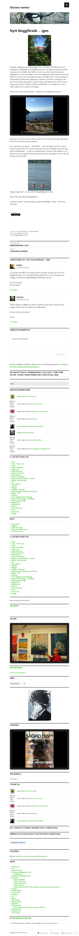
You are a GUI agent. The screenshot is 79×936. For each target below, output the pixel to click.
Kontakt (14, 889)
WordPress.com (17, 531)
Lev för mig (15, 892)
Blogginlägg (18, 235)
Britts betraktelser (18, 473)
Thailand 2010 (16, 909)
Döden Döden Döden (36, 426)
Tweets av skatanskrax (18, 673)
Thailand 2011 (16, 911)
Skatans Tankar (23, 233)
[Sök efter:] (39, 384)
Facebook (14, 606)
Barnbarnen (16, 867)
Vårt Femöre (16, 913)
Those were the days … (30, 396)
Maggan (14, 488)
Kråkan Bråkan (17, 891)
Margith (14, 894)
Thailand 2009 (16, 905)
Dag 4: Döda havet (20, 883)
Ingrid (19, 265)
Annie (13, 466)
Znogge (19, 297)
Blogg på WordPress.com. (18, 932)
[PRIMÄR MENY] (66, 4)
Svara (14, 290)
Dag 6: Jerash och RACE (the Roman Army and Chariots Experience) (37, 887)
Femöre (25, 235)
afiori (13, 462)
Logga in (14, 526)
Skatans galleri (17, 902)
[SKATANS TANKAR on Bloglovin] (18, 843)
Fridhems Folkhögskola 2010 (21, 876)
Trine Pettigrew (17, 508)
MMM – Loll (16, 493)
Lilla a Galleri (16, 484)
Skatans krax (16, 668)
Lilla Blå (14, 486)
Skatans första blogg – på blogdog (23, 499)
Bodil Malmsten (17, 471)
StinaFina (15, 903)
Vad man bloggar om (21, 918)
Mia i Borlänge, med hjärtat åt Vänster (25, 491)
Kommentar (60, 354)
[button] (35, 128)
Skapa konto (16, 524)
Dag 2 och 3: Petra (20, 881)
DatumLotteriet (17, 870)
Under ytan (15, 512)
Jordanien (15, 878)
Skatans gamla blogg (18, 501)
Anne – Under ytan (18, 464)
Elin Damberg (16, 475)
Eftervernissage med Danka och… (39, 449)
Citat (13, 868)
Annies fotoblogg (17, 467)
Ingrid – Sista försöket (19, 480)
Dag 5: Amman (19, 885)
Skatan (14, 898)
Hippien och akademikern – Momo (23, 478)
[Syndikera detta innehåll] (10, 918)
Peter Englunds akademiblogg (22, 497)
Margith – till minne (18, 490)
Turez (14, 510)
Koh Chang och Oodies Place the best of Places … (30, 907)
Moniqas (14, 495)
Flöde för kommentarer (20, 529)
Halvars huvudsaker (18, 477)
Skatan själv (16, 900)
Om (13, 896)
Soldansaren (16, 504)
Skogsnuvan (16, 502)
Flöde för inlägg (17, 528)
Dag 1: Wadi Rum (19, 880)
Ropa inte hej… (33, 419)
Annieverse (15, 469)
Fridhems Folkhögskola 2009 (21, 872)
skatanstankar (34, 231)
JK (12, 482)
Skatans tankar (20, 7)
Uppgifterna (18, 874)
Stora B (14, 506)
